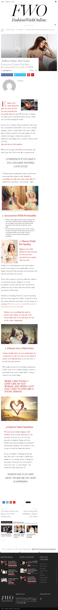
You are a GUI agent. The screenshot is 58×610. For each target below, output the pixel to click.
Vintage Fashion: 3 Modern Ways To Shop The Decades (13, 571)
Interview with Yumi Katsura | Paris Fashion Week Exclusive (32, 570)
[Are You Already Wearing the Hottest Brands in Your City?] (4, 563)
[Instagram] (56, 2)
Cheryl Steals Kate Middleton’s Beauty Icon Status (30, 513)
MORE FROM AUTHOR (18, 522)
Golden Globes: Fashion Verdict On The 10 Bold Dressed (19, 536)
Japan (29, 565)
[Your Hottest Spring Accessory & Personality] (32, 529)
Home (2, 1)
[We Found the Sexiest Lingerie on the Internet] (6, 529)
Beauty (41, 573)
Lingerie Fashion (12, 565)
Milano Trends (43, 566)
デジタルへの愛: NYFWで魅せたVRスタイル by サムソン (33, 563)
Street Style (11, 574)
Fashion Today (9, 60)
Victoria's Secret (44, 571)
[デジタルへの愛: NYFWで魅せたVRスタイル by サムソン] (23, 563)
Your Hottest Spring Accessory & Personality (31, 536)
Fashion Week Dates (29, 25)
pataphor (7, 70)
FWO (13, 1)
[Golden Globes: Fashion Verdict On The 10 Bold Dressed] (19, 529)
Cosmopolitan (43, 580)
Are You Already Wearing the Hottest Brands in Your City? (12, 563)
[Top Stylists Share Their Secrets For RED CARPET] (4, 580)
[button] (55, 25)
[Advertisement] (19, 494)
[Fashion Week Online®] (29, 13)
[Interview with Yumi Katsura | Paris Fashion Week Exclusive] (23, 571)
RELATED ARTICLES (6, 522)
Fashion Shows (43, 564)
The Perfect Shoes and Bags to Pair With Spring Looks (9, 513)
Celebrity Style (43, 582)
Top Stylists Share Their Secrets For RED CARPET (13, 580)
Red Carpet (24, 60)
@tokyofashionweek (44, 550)
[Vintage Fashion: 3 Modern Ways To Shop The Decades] (4, 571)
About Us (8, 1)
